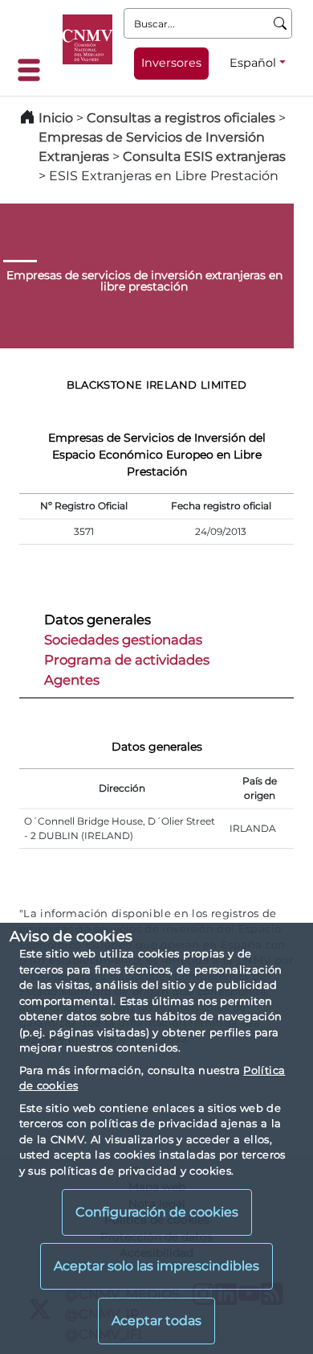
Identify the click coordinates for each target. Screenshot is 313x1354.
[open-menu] (34, 70)
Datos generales (97, 619)
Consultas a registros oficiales (181, 118)
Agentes (72, 680)
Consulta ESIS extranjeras (204, 156)
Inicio (56, 118)
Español (253, 63)
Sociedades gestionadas (123, 640)
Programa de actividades (126, 660)
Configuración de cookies (156, 1212)
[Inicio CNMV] (87, 39)
